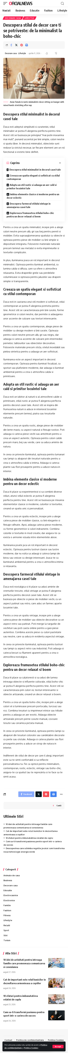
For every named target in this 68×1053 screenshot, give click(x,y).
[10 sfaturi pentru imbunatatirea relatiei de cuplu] (56, 999)
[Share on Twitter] (16, 45)
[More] (61, 794)
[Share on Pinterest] (21, 45)
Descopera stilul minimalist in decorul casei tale (35, 169)
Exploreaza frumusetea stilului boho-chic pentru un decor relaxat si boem (30, 215)
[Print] (26, 45)
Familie (7, 905)
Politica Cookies (31, 1048)
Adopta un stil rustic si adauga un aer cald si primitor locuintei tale (32, 187)
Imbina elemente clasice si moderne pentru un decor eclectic (33, 196)
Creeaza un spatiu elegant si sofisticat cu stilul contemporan (33, 177)
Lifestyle (29, 18)
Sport (6, 930)
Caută (58, 805)
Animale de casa (11, 875)
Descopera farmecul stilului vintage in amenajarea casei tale (29, 205)
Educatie (7, 890)
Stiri (5, 935)
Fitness (7, 915)
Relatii (6, 925)
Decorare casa (13, 18)
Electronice (9, 900)
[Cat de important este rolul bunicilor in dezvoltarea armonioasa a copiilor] (56, 983)
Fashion (7, 910)
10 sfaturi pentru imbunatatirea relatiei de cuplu (29, 838)
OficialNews (20, 3)
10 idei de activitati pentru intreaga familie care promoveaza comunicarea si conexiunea (24, 963)
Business (7, 880)
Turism (6, 940)
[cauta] (62, 3)
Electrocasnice (10, 895)
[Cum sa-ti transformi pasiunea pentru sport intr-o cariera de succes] (56, 1015)
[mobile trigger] (6, 3)
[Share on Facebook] (11, 45)
